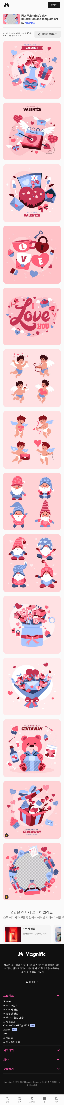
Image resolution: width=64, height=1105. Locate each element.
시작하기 (8, 1050)
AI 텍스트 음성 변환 (13, 1017)
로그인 (54, 5)
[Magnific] (6, 5)
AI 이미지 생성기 (12, 1009)
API (5, 1033)
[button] (32, 981)
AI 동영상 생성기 (12, 1013)
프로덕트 (8, 995)
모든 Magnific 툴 (11, 1041)
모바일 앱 (8, 1037)
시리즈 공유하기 (49, 34)
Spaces (7, 1001)
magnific (30, 23)
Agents (9, 1029)
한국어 (32, 981)
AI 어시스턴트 (10, 1005)
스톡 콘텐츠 (9, 1021)
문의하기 (8, 1069)
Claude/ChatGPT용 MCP (19, 1025)
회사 (6, 1059)
